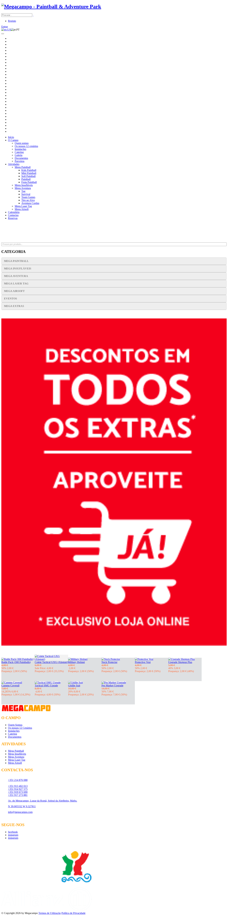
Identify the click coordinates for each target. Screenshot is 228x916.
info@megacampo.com (20, 812)
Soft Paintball (28, 176)
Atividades (13, 164)
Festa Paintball (29, 182)
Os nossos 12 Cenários (20, 727)
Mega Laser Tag (23, 206)
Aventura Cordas (30, 203)
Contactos (13, 215)
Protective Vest (143, 662)
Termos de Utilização (49, 913)
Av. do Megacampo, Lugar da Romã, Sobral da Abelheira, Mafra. (42, 800)
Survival (25, 194)
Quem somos (22, 143)
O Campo (13, 140)
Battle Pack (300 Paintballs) (16, 662)
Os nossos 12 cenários (26, 146)
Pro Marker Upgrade (112, 685)
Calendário (14, 212)
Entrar (4, 26)
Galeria (18, 155)
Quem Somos (15, 724)
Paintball (26, 179)
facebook (13, 831)
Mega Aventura (23, 188)
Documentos (21, 158)
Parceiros (19, 161)
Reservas (13, 218)
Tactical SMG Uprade (46, 685)
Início (11, 137)
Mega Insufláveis (24, 185)
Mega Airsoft (22, 209)
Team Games (28, 197)
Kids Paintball (28, 170)
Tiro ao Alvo (28, 200)
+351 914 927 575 (18, 789)
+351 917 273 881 (18, 795)
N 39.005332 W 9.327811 (22, 806)
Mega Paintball (23, 167)
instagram (13, 834)
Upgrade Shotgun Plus (180, 662)
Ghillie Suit (74, 685)
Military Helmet (76, 662)
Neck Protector (109, 662)
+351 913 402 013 (18, 786)
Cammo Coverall (10, 685)
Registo (12, 21)
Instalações (20, 149)
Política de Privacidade (73, 913)
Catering (19, 152)
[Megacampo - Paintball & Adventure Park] (51, 7)
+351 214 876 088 (18, 780)
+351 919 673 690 (18, 792)
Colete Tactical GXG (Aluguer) (51, 662)
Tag (23, 191)
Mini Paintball (28, 173)
